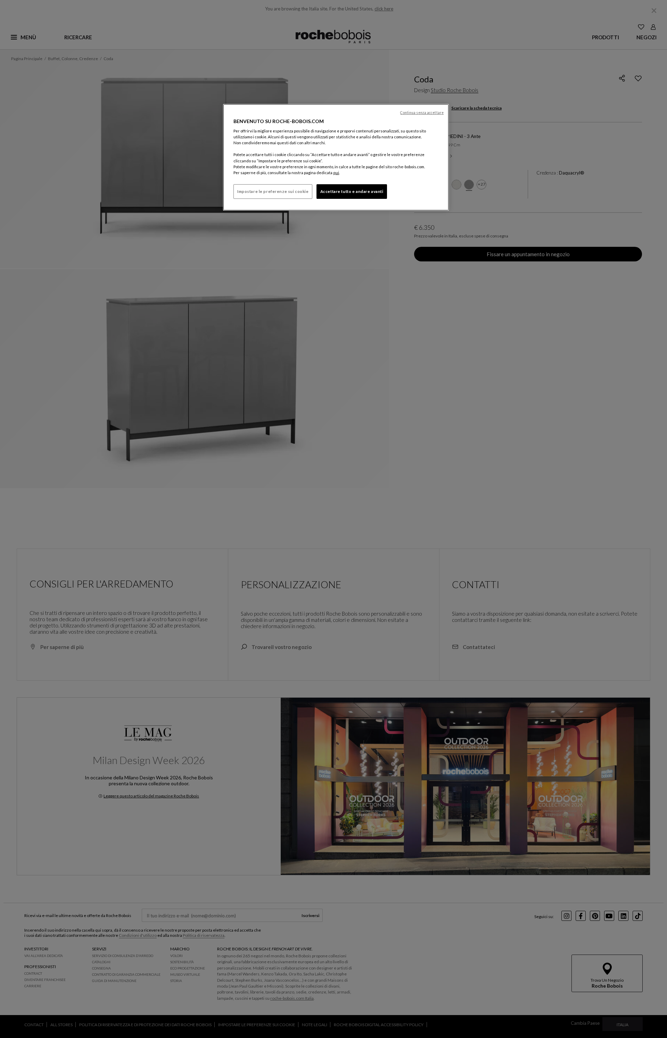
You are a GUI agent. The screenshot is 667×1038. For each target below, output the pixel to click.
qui (336, 172)
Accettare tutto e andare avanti (352, 191)
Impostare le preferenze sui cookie (272, 191)
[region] (336, 157)
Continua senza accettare (422, 113)
